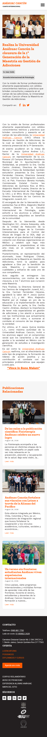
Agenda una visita (12, 665)
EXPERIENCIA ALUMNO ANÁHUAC (17, 683)
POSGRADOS (8, 654)
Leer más (9, 461)
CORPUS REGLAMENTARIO (14, 677)
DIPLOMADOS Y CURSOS (13, 658)
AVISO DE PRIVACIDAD (12, 680)
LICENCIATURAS (9, 651)
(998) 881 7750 (17, 630)
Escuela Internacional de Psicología (18, 77)
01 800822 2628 (23, 634)
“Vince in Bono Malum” (23, 368)
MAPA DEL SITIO (9, 687)
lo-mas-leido (8, 72)
